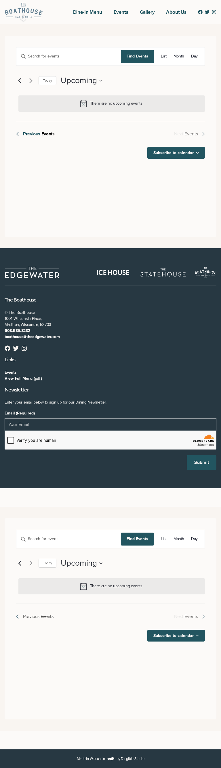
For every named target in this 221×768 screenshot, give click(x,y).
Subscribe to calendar (173, 152)
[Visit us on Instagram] (214, 12)
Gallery (147, 12)
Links (10, 360)
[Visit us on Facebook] (200, 12)
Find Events (137, 56)
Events (121, 12)
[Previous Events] (19, 80)
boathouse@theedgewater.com (32, 336)
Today (47, 80)
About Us (176, 12)
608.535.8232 (17, 330)
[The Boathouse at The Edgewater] (24, 12)
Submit (201, 462)
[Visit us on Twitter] (207, 12)
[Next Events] (30, 80)
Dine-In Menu (87, 12)
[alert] (111, 103)
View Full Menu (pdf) (23, 378)
